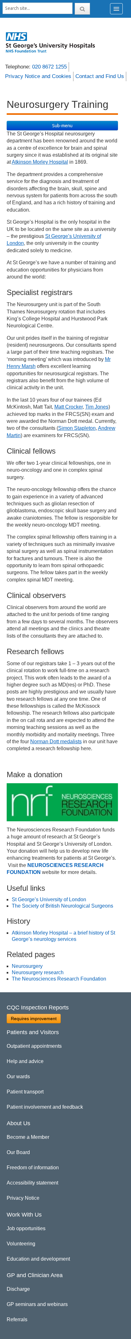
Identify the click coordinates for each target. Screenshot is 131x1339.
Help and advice (25, 1061)
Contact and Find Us (99, 76)
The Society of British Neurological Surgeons (62, 906)
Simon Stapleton (77, 428)
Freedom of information (33, 1167)
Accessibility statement (32, 1182)
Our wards (18, 1076)
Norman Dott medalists (56, 741)
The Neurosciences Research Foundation (59, 978)
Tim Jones (96, 407)
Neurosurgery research (38, 972)
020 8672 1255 (49, 67)
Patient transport (25, 1091)
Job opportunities (26, 1228)
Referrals (17, 1319)
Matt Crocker (68, 407)
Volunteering (21, 1243)
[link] (54, 42)
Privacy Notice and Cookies (38, 76)
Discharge (18, 1289)
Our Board (18, 1152)
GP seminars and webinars (37, 1304)
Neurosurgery (27, 966)
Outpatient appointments (34, 1046)
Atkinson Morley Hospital (40, 162)
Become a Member (28, 1137)
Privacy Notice (23, 1198)
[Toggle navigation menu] (116, 8)
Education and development (38, 1259)
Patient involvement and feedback (45, 1107)
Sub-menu (62, 125)
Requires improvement (34, 1018)
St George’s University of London (49, 899)
